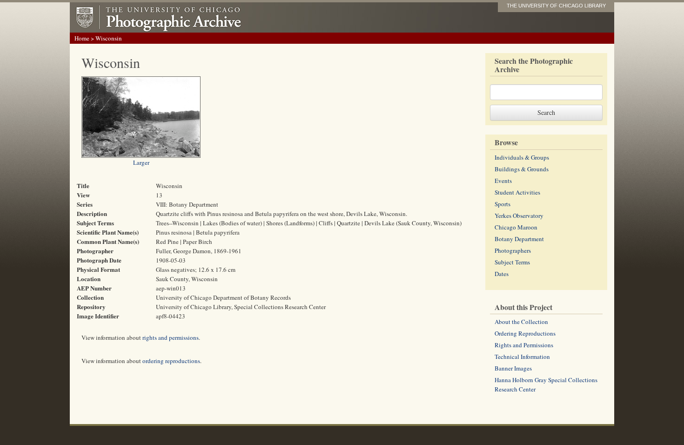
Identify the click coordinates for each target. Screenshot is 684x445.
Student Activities (517, 192)
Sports (502, 204)
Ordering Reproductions (525, 333)
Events (503, 180)
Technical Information (522, 356)
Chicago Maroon (516, 227)
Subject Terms (512, 262)
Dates (502, 274)
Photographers (513, 250)
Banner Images (513, 368)
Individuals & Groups (522, 157)
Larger (141, 162)
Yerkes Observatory (519, 215)
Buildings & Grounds (522, 169)
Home (81, 38)
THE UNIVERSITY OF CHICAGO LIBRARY (556, 5)
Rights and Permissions (524, 345)
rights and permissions (170, 337)
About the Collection (521, 321)
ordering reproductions (171, 361)
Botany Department (519, 239)
